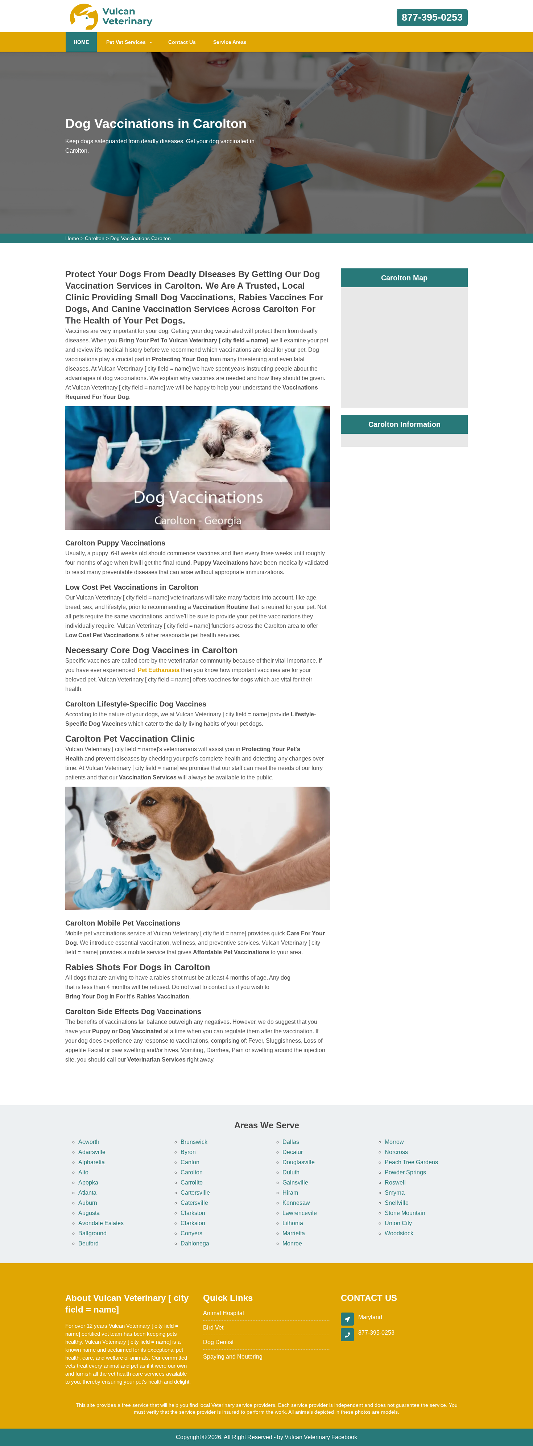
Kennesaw (296, 1203)
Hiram (290, 1193)
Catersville (194, 1203)
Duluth (290, 1172)
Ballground (92, 1233)
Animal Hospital (223, 1313)
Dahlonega (195, 1243)
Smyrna (395, 1193)
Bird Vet (213, 1328)
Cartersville (195, 1193)
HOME (85, 42)
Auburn (87, 1203)
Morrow (394, 1142)
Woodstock (399, 1233)
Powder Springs (405, 1172)
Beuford (88, 1243)
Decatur (292, 1152)
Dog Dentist (218, 1342)
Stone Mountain (405, 1213)
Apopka (88, 1182)
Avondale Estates (101, 1223)
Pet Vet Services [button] (126, 42)
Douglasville (298, 1162)
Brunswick (194, 1142)
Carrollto (192, 1182)
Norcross (396, 1152)
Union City (398, 1223)
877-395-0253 (432, 17)
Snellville (397, 1203)
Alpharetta (91, 1162)
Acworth (88, 1142)
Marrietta (293, 1233)
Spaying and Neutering (233, 1357)
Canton (190, 1162)
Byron (188, 1152)
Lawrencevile (299, 1213)
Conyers (191, 1233)
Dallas (290, 1142)
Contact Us (182, 42)
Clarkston (193, 1213)
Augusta (89, 1213)
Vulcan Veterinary (307, 1437)
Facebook (344, 1437)
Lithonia (292, 1223)
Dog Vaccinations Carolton (140, 238)
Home (72, 238)
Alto (83, 1172)
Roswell (395, 1182)
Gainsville (295, 1182)
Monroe (292, 1243)
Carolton (94, 238)
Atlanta (87, 1193)
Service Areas (230, 42)
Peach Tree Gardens (411, 1162)
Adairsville (92, 1152)
